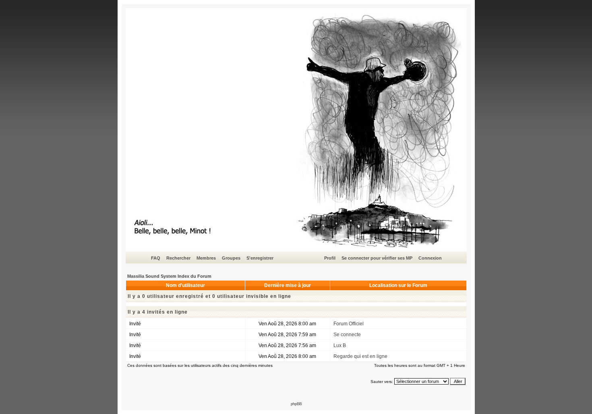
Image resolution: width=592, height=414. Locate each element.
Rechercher (178, 258)
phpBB (296, 404)
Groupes (231, 258)
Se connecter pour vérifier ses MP (377, 258)
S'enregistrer (259, 258)
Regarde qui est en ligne (360, 356)
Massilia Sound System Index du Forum (169, 276)
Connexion (430, 258)
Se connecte (347, 334)
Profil (329, 258)
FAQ (155, 258)
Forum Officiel (348, 324)
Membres (206, 258)
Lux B (339, 345)
